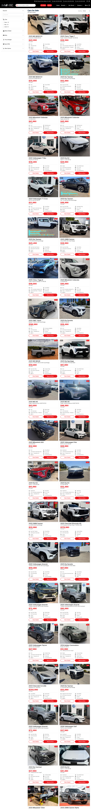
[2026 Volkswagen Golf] (74, 715)
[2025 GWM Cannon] (74, 227)
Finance (79, 5)
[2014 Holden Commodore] (74, 633)
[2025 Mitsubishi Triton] (43, 796)
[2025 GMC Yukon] (43, 308)
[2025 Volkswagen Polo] (74, 430)
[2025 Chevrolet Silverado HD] (74, 512)
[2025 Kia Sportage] (74, 349)
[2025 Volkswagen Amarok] (43, 552)
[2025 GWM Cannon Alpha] (74, 796)
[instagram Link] (89, 1)
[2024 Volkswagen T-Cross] (43, 187)
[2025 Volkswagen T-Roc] (43, 146)
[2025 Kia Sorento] (74, 308)
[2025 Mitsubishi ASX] (43, 430)
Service (49, 5)
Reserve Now (50, 51)
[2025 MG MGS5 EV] (43, 24)
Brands (63, 5)
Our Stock (43, 5)
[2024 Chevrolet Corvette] (43, 674)
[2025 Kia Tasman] (74, 65)
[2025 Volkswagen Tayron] (43, 633)
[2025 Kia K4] (74, 146)
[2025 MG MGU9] (43, 349)
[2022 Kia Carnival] (43, 755)
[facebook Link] (87, 1)
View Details (36, 51)
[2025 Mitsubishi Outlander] (43, 106)
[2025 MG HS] (43, 390)
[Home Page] (7, 5)
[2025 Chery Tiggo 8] (43, 268)
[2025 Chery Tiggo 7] (74, 24)
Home (58, 5)
